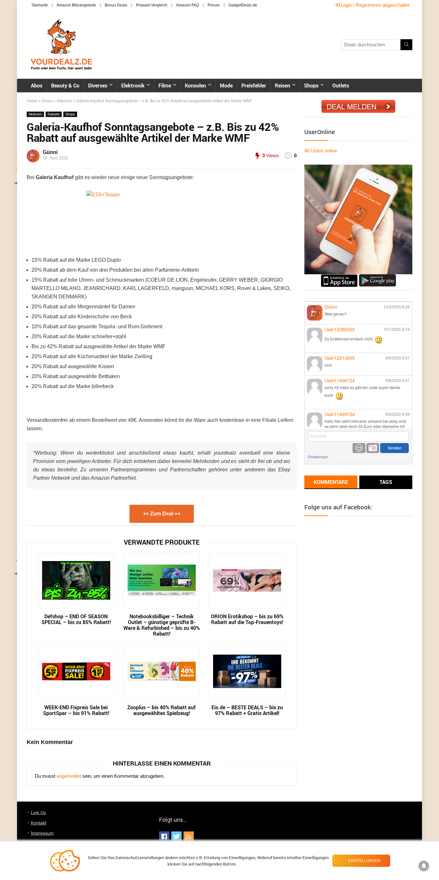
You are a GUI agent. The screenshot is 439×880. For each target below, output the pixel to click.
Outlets (340, 85)
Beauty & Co (65, 85)
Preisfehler (253, 85)
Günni (50, 152)
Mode (226, 85)
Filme (164, 85)
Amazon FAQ (187, 5)
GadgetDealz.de (242, 5)
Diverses (97, 85)
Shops (311, 85)
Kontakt (38, 822)
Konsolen (195, 85)
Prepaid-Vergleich (151, 5)
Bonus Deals (116, 5)
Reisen (282, 85)
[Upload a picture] (372, 448)
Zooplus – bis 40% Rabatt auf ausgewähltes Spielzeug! (161, 710)
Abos (36, 85)
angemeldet (69, 776)
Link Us (38, 812)
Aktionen (64, 101)
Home (32, 101)
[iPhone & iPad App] (339, 277)
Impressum (42, 833)
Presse (214, 5)
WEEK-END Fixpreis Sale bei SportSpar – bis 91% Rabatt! (76, 710)
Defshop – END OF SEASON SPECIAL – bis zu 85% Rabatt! (76, 619)
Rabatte (54, 114)
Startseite (39, 5)
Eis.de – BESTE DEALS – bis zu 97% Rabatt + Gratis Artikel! (247, 710)
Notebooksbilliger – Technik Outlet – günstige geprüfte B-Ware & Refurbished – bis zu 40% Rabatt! (161, 625)
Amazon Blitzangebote (76, 5)
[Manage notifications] (424, 866)
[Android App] (377, 277)
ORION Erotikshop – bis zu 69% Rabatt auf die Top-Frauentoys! (247, 619)
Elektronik (133, 85)
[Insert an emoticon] (359, 448)
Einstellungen (318, 456)
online (320, 150)
